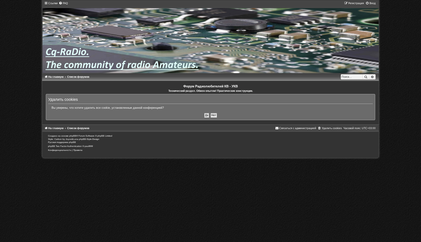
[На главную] (210, 37)
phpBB (72, 136)
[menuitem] (63, 3)
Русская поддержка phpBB (62, 142)
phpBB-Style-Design (89, 139)
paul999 (89, 146)
